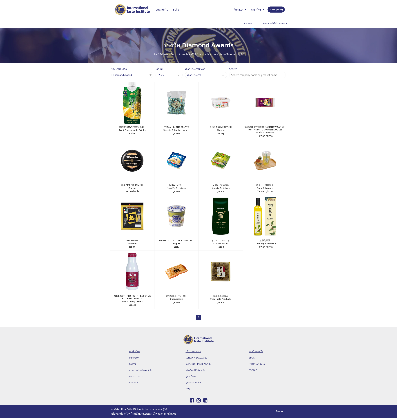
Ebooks (253, 370)
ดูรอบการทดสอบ (193, 382)
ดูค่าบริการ (191, 376)
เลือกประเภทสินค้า (195, 69)
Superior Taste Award (199, 363)
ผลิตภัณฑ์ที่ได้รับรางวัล (274, 23)
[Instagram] (198, 399)
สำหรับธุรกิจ (275, 9)
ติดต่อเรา (238, 9)
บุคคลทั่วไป (162, 9)
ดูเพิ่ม (173, 413)
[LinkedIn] (205, 399)
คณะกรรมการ (136, 376)
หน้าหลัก (248, 23)
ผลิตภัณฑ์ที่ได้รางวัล (195, 370)
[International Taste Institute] (132, 9)
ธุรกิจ (176, 9)
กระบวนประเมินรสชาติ (140, 370)
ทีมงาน (132, 363)
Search (233, 69)
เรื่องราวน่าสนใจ (257, 363)
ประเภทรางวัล (119, 69)
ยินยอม (280, 411)
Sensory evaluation (197, 357)
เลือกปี (159, 69)
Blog (252, 357)
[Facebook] (192, 399)
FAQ (188, 388)
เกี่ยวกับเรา (134, 357)
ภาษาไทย (256, 9)
